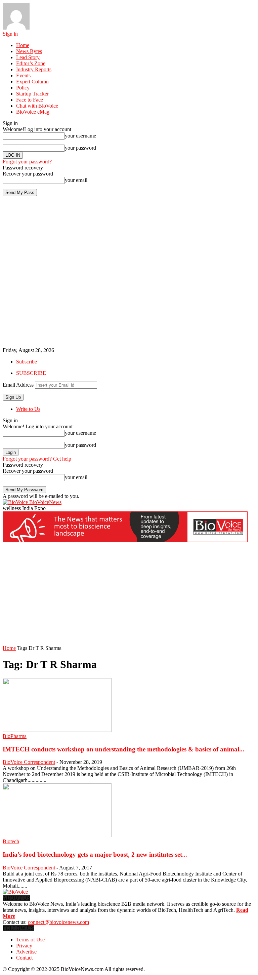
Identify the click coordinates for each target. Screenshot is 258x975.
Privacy (24, 945)
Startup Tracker (32, 93)
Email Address (18, 385)
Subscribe (26, 361)
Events (23, 75)
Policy (23, 87)
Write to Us (28, 409)
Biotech (11, 841)
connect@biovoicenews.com (58, 922)
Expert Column (32, 81)
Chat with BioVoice (37, 106)
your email (76, 180)
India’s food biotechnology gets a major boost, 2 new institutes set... (95, 854)
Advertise (26, 951)
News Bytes (29, 51)
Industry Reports (33, 69)
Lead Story (28, 57)
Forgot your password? (27, 161)
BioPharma (15, 736)
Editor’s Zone (30, 63)
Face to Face (29, 100)
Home (22, 45)
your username (80, 136)
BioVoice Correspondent (29, 762)
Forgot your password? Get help (37, 459)
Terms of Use (30, 939)
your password (80, 148)
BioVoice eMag (32, 112)
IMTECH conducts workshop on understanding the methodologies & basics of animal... (123, 749)
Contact (24, 958)
